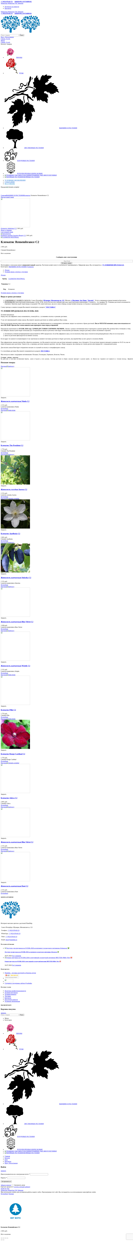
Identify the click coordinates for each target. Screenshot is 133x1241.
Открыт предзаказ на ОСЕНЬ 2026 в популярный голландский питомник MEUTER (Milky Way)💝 (33, 961)
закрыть (3, 1013)
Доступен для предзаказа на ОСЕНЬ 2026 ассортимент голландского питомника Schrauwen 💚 (32, 952)
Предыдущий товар (7, 197)
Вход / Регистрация (11, 1163)
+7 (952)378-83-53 (7, 1)
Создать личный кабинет (22, 1187)
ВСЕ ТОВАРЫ (10, 184)
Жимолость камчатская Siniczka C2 (16, 578)
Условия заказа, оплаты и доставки (16, 272)
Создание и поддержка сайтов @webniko (18, 983)
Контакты (8, 998)
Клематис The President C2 (12, 445)
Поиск (21, 35)
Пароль (4, 1178)
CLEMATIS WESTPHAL (16, 279)
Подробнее (4, 1194)
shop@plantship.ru (11, 940)
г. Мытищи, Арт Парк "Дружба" (82, 300)
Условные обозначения (12, 1001)
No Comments (16, 956)
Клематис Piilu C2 (8, 710)
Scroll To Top (5, 1188)
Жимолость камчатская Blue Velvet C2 (17, 622)
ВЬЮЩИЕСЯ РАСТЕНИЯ (15, 195)
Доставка (8, 996)
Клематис (27, 195)
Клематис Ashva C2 (9, 798)
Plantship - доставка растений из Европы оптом (20, 973)
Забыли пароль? (6, 1185)
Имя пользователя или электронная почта (15, 1174)
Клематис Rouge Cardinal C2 (13, 754)
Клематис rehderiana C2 (9, 228)
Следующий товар (7, 232)
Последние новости (11, 999)
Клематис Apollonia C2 (10, 534)
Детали (7, 270)
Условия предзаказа (11, 992)
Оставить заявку (66, 263)
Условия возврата (10, 994)
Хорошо (11, 1194)
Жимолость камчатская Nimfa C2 (15, 401)
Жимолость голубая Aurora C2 (14, 489)
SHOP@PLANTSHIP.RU (23, 1)
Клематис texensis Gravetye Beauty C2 (13, 235)
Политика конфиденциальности (15, 991)
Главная (3, 195)
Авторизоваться (6, 1181)
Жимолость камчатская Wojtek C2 (15, 666)
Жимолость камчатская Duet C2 (14, 886)
